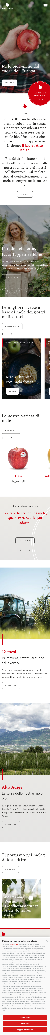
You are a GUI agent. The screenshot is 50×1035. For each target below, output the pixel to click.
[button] (47, 941)
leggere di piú (25, 541)
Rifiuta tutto (25, 1024)
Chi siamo (9, 83)
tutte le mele (11, 430)
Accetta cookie (25, 1018)
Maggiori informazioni (25, 1030)
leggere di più (11, 277)
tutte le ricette (12, 326)
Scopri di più (11, 685)
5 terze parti (14, 944)
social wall (10, 869)
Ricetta (12, 391)
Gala (18, 476)
